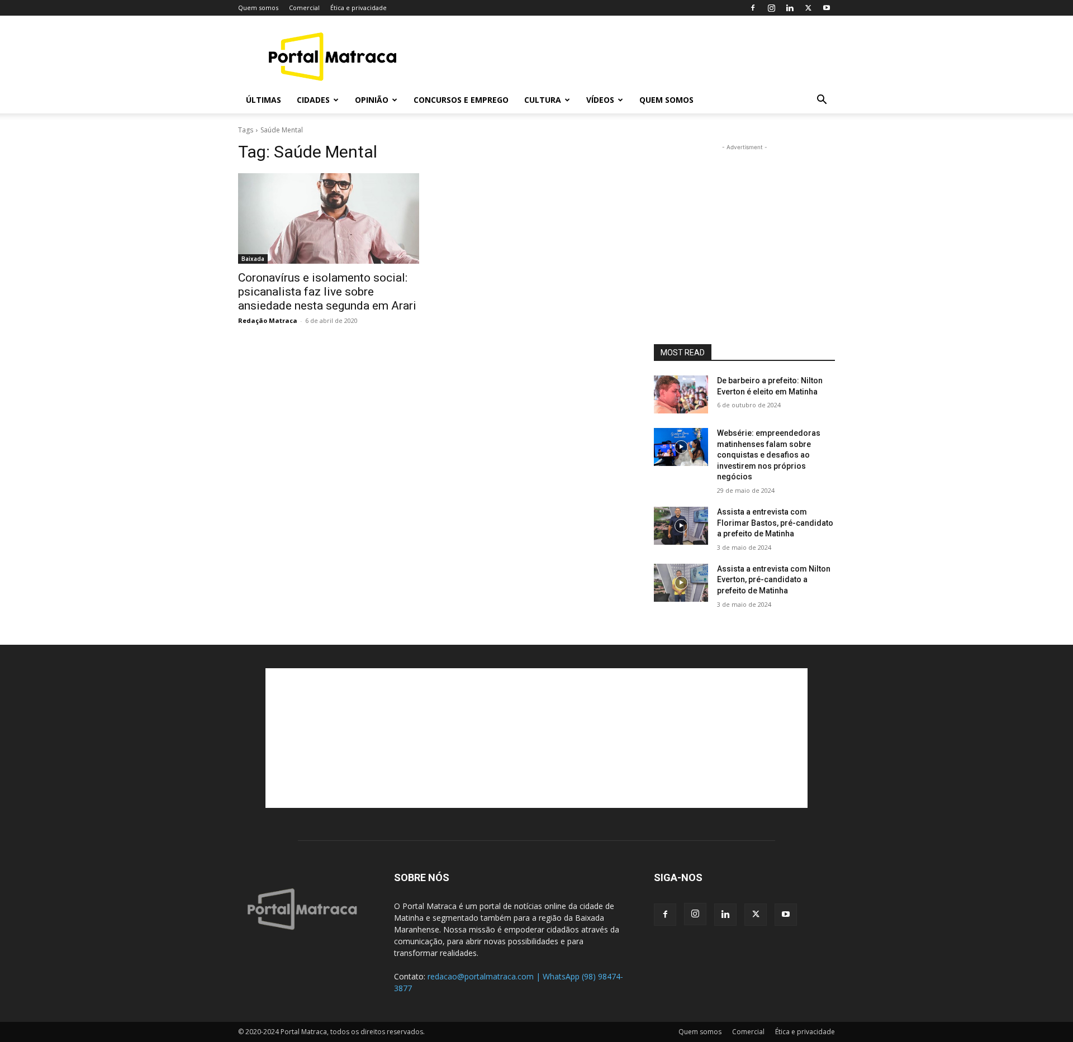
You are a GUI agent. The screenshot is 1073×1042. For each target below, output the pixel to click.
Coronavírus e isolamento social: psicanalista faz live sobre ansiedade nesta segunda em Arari (327, 291)
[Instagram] (771, 8)
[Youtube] (826, 8)
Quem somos (258, 7)
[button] (821, 101)
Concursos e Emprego (461, 99)
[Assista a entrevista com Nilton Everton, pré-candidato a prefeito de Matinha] (681, 583)
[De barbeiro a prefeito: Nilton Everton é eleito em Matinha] (681, 394)
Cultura (542, 99)
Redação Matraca (267, 320)
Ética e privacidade (358, 7)
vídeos (600, 99)
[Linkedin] (789, 8)
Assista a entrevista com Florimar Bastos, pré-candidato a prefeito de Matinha (775, 522)
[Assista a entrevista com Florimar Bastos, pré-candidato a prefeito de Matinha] (681, 526)
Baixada (252, 259)
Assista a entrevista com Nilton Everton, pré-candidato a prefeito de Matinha (773, 579)
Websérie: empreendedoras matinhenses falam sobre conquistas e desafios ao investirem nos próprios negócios (768, 455)
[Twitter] (808, 8)
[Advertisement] (631, 56)
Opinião (371, 99)
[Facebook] (752, 8)
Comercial (304, 7)
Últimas (263, 99)
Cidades (313, 99)
